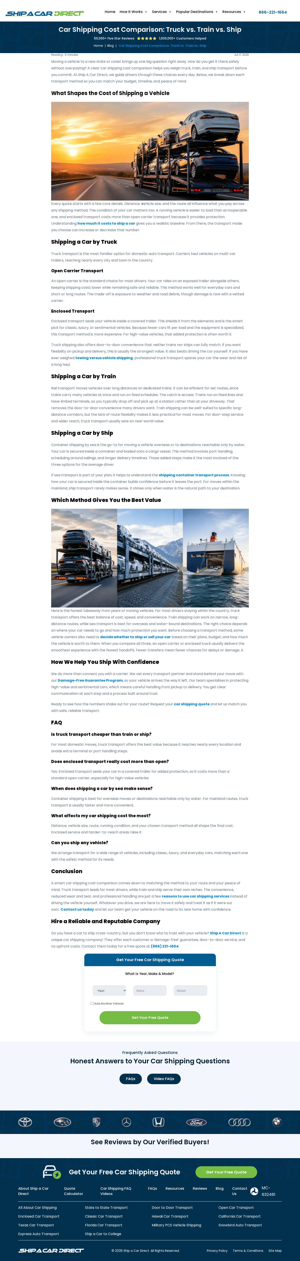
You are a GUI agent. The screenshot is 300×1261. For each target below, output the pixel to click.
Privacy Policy (217, 1250)
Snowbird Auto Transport (240, 1225)
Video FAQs (164, 1078)
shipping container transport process (194, 475)
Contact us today (77, 909)
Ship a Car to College (103, 1233)
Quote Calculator (73, 1191)
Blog (110, 45)
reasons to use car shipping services (195, 896)
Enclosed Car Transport (39, 1216)
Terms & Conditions (248, 1250)
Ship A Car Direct (225, 933)
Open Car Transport (236, 1207)
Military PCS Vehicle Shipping (176, 1225)
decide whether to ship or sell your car (135, 636)
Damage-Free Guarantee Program (90, 680)
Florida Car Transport (103, 1225)
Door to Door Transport (172, 1207)
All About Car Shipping (37, 1207)
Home (110, 11)
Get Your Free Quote (150, 1017)
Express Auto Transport (38, 1233)
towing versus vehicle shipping (104, 357)
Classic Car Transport (104, 1216)
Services (159, 11)
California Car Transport (240, 1216)
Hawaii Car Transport (170, 1216)
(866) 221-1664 (165, 946)
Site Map (275, 1250)
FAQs (130, 1078)
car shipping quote (192, 704)
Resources (231, 11)
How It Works (131, 11)
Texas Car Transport (36, 1225)
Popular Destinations (194, 11)
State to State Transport (106, 1207)
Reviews (200, 1188)
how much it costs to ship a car (106, 223)
